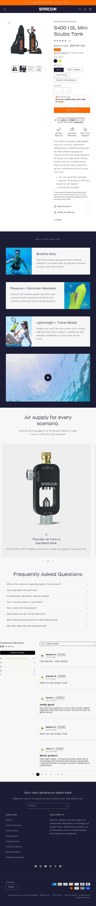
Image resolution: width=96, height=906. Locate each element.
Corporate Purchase (15, 857)
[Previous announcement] (4, 2)
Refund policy (45, 895)
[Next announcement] (91, 2)
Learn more (78, 122)
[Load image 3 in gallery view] (30, 68)
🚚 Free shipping (60, 53)
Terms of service (71, 895)
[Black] (55, 61)
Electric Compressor (66, 80)
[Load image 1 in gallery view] (15, 68)
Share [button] (58, 220)
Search (9, 820)
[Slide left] (8, 68)
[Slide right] (45, 68)
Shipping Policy (13, 841)
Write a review (17, 653)
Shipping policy (84, 895)
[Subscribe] (66, 806)
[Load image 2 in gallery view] (23, 68)
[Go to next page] (63, 774)
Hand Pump (61, 75)
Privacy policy (57, 895)
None (58, 70)
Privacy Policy (12, 836)
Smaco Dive (18, 895)
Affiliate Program (13, 852)
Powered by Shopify (30, 895)
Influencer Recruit (14, 847)
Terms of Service (13, 825)
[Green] (60, 61)
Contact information (83, 897)
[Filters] (42, 644)
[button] (4, 9)
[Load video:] (48, 378)
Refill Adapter (73, 70)
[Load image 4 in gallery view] (38, 68)
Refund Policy (12, 831)
